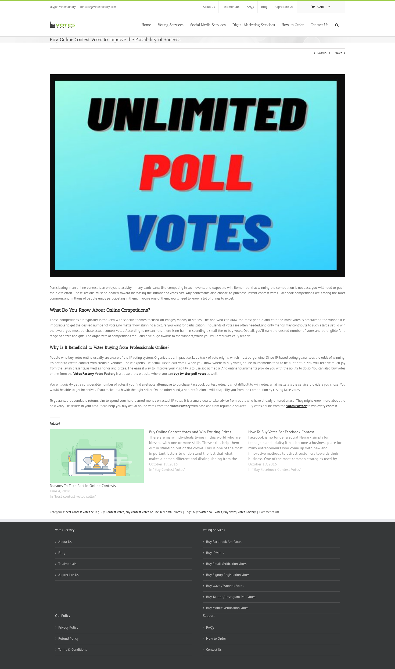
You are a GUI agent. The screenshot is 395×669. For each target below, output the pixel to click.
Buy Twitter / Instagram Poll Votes (230, 597)
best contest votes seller (82, 512)
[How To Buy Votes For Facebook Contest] (298, 450)
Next (338, 53)
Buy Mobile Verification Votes (227, 608)
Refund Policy (68, 638)
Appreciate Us (68, 574)
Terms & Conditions (72, 649)
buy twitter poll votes (207, 512)
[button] (337, 24)
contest (331, 406)
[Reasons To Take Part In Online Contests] (97, 456)
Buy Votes (229, 512)
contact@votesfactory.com (98, 7)
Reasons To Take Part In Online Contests (83, 485)
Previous (323, 53)
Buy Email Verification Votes (226, 563)
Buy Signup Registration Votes (227, 574)
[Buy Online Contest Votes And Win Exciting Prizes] (199, 450)
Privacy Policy (68, 627)
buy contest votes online (142, 512)
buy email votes (171, 512)
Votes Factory (247, 512)
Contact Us (213, 649)
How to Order (216, 638)
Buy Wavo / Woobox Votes (225, 585)
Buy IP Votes (215, 552)
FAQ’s (210, 627)
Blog (61, 552)
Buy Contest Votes (112, 512)
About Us (64, 541)
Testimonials (67, 563)
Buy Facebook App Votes (224, 541)
